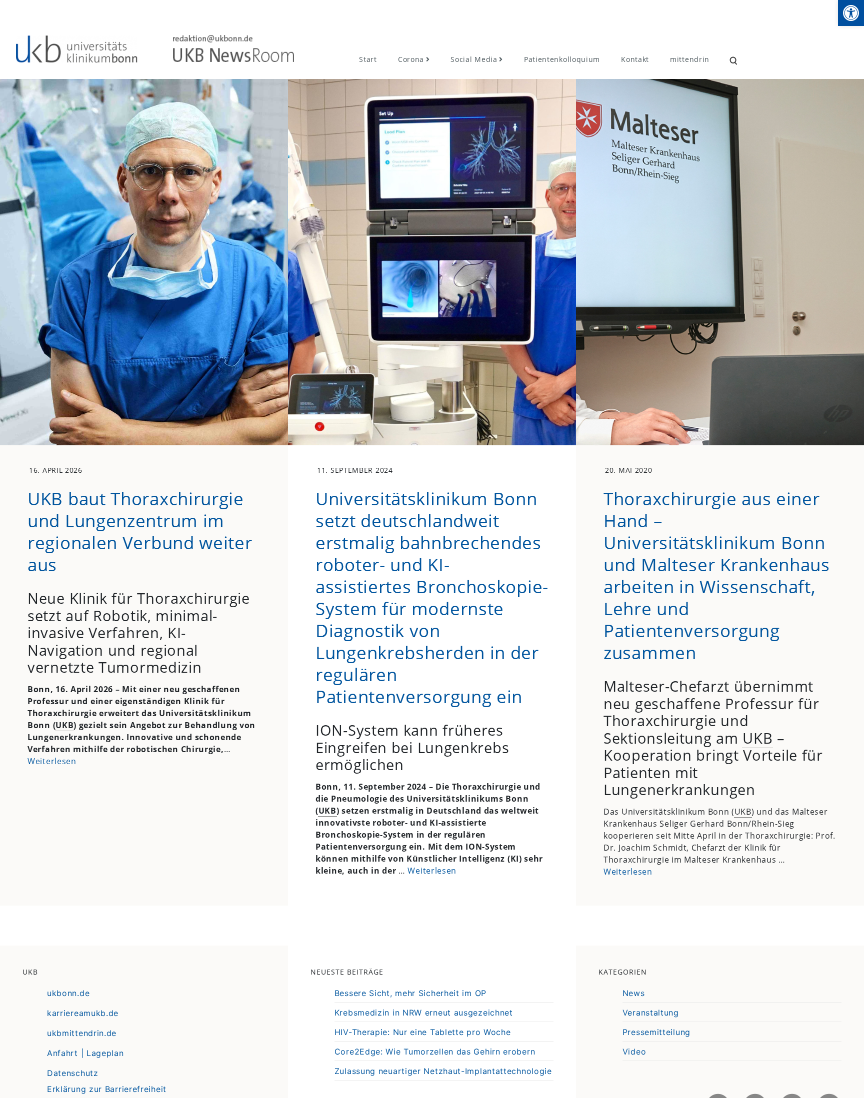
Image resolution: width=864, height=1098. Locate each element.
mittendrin (690, 59)
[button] (851, 13)
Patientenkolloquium (562, 59)
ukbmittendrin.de (81, 1033)
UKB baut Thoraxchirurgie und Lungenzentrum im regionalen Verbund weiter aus (140, 531)
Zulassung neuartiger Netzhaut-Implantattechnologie (443, 1071)
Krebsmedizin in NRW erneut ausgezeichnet (423, 1013)
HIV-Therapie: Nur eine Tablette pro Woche (422, 1032)
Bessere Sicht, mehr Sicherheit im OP (410, 993)
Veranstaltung (650, 1013)
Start (368, 59)
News (633, 993)
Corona (411, 59)
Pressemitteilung (656, 1032)
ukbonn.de (68, 993)
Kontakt (635, 59)
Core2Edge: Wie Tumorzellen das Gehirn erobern (435, 1052)
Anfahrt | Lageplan (85, 1053)
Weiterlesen (52, 761)
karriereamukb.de (82, 1013)
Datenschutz (72, 1073)
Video (634, 1052)
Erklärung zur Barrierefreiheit (106, 1089)
